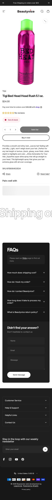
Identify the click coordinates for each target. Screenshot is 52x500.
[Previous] (3, 3)
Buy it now (26, 138)
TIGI (4, 91)
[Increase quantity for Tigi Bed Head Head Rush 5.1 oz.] (15, 130)
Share (8, 174)
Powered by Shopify (30, 486)
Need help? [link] (45, 174)
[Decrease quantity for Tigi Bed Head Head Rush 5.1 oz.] (5, 130)
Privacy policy (26, 489)
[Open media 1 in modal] (45, 21)
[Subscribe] (45, 449)
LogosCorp (18, 486)
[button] (8, 113)
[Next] (48, 3)
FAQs (24, 258)
